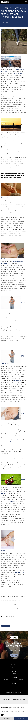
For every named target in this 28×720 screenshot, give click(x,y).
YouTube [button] (19, 692)
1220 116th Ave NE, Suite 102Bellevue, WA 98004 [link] (14, 679)
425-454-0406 (10, 714)
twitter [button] (16, 692)
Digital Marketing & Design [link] (14, 667)
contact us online (6, 608)
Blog (6, 22)
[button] (2, 715)
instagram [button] (8, 692)
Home (2, 22)
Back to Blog (6, 625)
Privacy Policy (16, 699)
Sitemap (23, 699)
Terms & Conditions (7, 699)
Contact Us (14, 655)
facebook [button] (12, 692)
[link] (14, 672)
